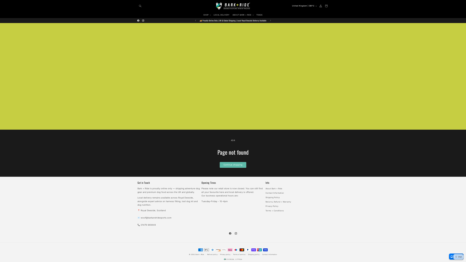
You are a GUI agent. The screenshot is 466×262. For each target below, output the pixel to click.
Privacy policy (225, 254)
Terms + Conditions (275, 211)
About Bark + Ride (274, 189)
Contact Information (275, 193)
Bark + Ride (200, 254)
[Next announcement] (270, 20)
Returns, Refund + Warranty (278, 202)
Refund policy (212, 254)
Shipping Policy (273, 197)
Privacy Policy (272, 206)
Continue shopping (233, 165)
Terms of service (239, 254)
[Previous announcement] (195, 20)
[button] (140, 6)
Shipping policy (254, 254)
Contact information (269, 254)
